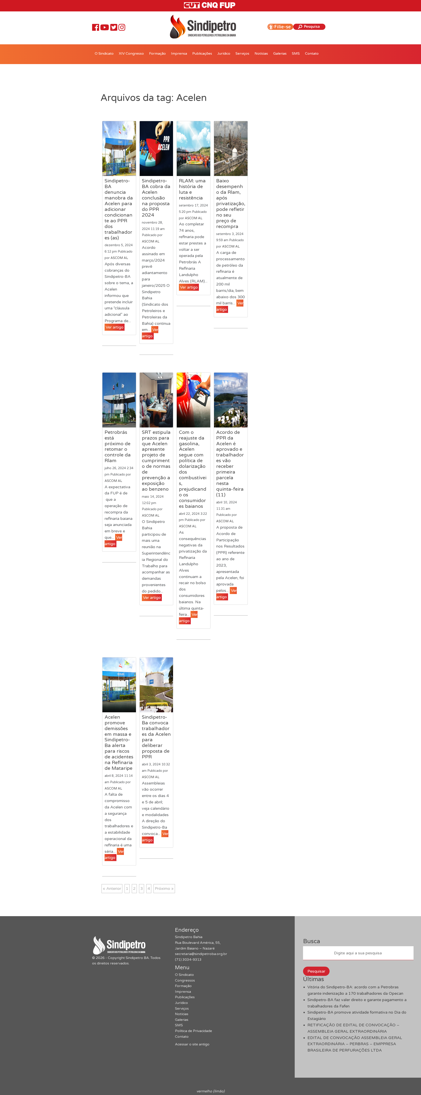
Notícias (261, 53)
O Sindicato (104, 53)
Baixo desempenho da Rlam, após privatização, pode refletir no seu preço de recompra (230, 203)
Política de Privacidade (193, 1031)
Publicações (202, 53)
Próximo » (164, 888)
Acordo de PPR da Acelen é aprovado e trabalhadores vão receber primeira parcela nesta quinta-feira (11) (230, 463)
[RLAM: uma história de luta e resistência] (193, 148)
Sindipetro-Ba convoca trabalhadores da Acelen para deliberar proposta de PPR (156, 737)
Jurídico (223, 53)
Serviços (242, 53)
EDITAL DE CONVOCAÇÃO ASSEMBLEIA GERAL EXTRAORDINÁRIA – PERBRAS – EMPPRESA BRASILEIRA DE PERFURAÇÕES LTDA (354, 1044)
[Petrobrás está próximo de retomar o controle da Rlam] (119, 400)
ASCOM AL (119, 258)
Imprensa (179, 53)
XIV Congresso (131, 53)
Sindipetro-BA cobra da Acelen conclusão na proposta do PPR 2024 (156, 198)
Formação (157, 53)
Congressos (185, 980)
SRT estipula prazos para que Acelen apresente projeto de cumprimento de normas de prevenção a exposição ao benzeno (156, 460)
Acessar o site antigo (192, 1044)
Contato (312, 53)
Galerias (280, 53)
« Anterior (112, 888)
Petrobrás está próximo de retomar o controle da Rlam (118, 446)
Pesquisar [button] (316, 971)
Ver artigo (114, 327)
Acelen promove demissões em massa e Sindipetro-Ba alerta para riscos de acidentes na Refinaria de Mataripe (119, 742)
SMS (296, 53)
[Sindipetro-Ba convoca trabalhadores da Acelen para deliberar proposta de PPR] (156, 684)
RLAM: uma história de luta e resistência (192, 189)
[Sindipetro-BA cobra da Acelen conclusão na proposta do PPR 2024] (156, 148)
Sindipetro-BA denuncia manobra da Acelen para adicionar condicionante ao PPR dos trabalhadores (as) (119, 209)
